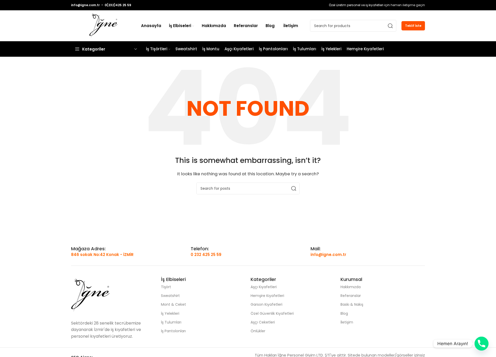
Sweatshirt (170, 295)
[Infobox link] (88, 249)
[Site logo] (103, 25)
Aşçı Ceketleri (263, 322)
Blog (344, 313)
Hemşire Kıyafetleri (267, 295)
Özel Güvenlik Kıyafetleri (272, 313)
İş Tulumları (171, 322)
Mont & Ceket (173, 304)
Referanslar (350, 295)
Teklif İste (413, 25)
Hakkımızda (350, 286)
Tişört (166, 286)
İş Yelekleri (170, 313)
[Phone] (482, 344)
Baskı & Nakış (351, 304)
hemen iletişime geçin (408, 5)
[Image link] (90, 295)
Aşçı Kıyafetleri (264, 286)
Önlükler (258, 331)
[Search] (390, 26)
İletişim (346, 322)
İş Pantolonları (173, 331)
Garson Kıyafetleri (266, 304)
